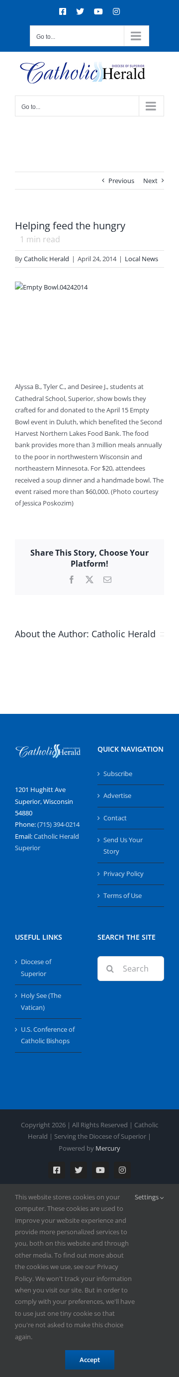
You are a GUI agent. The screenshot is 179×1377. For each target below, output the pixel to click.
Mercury (107, 1148)
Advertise (117, 795)
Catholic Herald (46, 258)
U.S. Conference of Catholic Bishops (48, 1035)
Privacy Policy (123, 873)
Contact (115, 817)
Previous (121, 180)
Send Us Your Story (123, 845)
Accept (90, 1359)
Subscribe (117, 773)
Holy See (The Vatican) (41, 1001)
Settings (147, 1196)
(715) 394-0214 (58, 824)
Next (150, 180)
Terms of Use (122, 895)
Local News (141, 258)
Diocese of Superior (36, 967)
